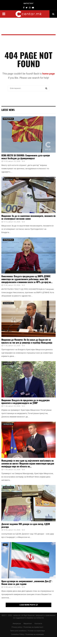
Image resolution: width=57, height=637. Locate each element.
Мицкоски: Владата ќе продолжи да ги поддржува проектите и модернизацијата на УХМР (25, 402)
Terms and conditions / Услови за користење (27, 631)
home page (48, 73)
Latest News (8, 110)
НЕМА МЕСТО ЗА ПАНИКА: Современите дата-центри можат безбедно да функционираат (25, 157)
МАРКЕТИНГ (29, 3)
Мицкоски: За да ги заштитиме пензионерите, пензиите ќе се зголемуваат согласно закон (28, 217)
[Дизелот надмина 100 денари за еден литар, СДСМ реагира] (28, 503)
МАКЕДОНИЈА (8, 119)
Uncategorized (8, 179)
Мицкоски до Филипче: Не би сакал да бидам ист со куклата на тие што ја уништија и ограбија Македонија (26, 341)
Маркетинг (28, 624)
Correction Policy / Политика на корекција (27, 634)
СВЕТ (5, 544)
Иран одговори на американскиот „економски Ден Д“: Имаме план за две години (26, 583)
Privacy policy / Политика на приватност (27, 627)
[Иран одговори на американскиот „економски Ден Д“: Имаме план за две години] (28, 560)
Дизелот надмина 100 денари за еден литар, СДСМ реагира (25, 525)
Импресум (17, 624)
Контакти (38, 624)
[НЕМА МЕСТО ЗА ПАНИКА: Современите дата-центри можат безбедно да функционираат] (28, 134)
